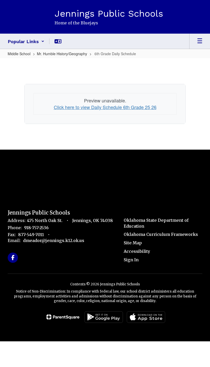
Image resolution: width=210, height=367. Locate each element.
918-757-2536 (36, 227)
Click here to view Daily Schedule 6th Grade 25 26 (105, 107)
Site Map (133, 242)
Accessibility (137, 251)
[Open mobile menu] (200, 41)
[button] (26, 41)
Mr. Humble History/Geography (62, 53)
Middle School (19, 53)
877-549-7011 (31, 234)
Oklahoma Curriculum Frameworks (161, 234)
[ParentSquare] (63, 317)
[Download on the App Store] (146, 317)
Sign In (131, 259)
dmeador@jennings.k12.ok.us (53, 240)
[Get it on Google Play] (104, 317)
